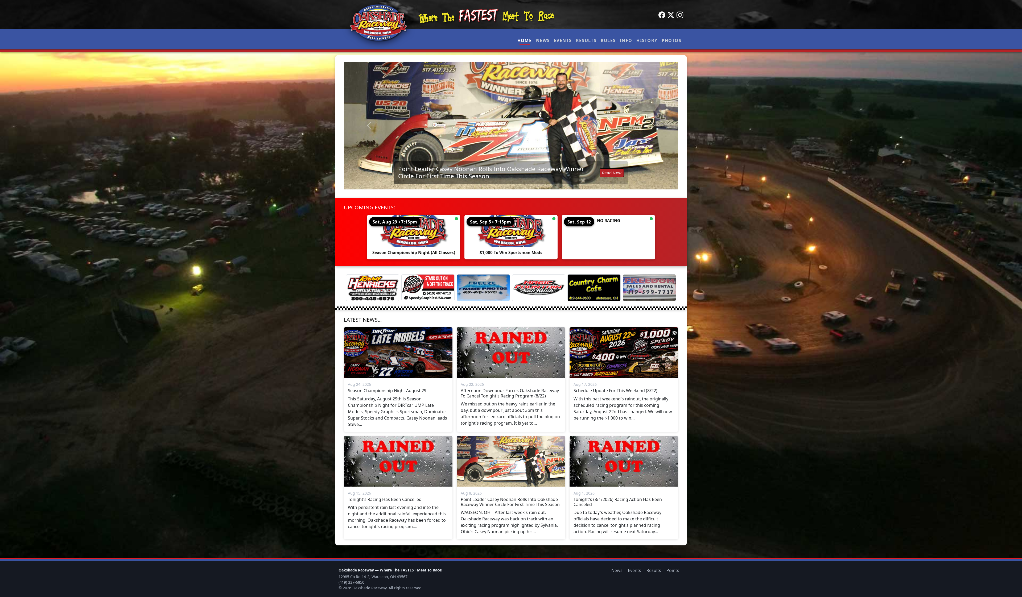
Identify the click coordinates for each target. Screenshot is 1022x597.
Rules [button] (608, 40)
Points (672, 570)
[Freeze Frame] (483, 287)
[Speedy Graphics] (428, 287)
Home (524, 40)
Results (586, 40)
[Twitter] (670, 15)
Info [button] (626, 40)
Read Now (611, 175)
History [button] (646, 40)
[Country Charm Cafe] (594, 287)
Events (563, 40)
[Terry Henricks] (372, 287)
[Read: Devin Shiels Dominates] (511, 125)
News (543, 40)
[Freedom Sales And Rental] (649, 287)
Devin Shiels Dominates (431, 175)
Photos (671, 40)
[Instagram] (680, 15)
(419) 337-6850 (351, 582)
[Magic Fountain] (538, 287)
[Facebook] (661, 15)
